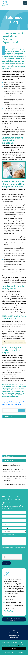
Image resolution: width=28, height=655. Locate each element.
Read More (18, 645)
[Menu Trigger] (25, 3)
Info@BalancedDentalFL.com (13, 602)
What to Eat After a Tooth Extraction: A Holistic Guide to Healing (14, 479)
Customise (7, 652)
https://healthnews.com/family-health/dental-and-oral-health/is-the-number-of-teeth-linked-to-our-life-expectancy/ (14, 402)
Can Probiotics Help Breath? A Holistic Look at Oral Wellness (14, 485)
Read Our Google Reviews (15, 619)
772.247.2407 (18, 395)
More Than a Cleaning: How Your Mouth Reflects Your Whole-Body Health (12, 464)
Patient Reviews (14, 637)
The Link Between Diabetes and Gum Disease (14, 475)
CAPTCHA (4, 553)
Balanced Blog (14, 640)
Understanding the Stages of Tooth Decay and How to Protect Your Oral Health (13, 470)
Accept (14, 648)
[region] (14, 647)
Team (14, 630)
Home (14, 628)
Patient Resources (14, 635)
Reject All (20, 652)
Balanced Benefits (14, 633)
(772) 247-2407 (10, 600)
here (17, 396)
